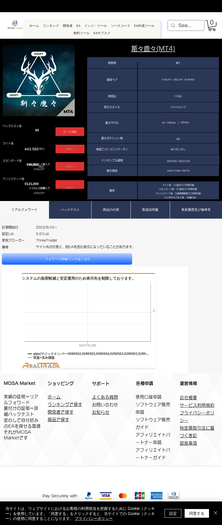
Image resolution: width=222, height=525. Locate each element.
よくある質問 (105, 397)
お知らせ (100, 412)
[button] (211, 25)
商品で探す (58, 419)
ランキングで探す (65, 404)
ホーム (54, 397)
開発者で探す (61, 412)
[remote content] (95, 347)
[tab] (24, 210)
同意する (196, 513)
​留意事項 (188, 443)
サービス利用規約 (197, 405)
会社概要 (188, 398)
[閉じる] (215, 513)
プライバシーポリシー (94, 518)
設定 (173, 513)
